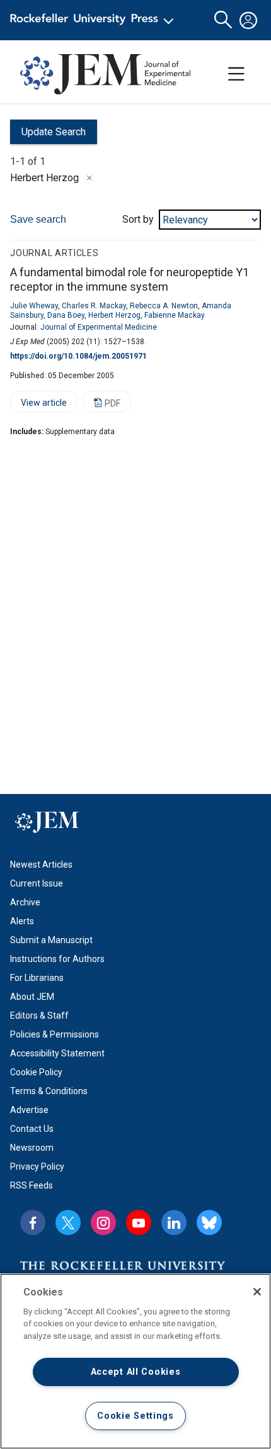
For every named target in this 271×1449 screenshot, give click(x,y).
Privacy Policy (37, 1166)
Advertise (29, 1110)
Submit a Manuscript (51, 940)
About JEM (32, 997)
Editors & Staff (39, 1015)
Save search (38, 219)
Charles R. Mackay (94, 305)
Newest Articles (41, 864)
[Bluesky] (209, 1222)
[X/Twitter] (68, 1222)
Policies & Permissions (54, 1034)
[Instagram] (103, 1222)
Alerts (22, 921)
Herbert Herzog (114, 315)
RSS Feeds (31, 1185)
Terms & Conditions (49, 1091)
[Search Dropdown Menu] (223, 20)
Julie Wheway (34, 305)
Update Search (48, 135)
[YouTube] (138, 1222)
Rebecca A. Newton (164, 305)
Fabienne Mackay (174, 315)
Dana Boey (65, 315)
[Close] (89, 178)
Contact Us (32, 1129)
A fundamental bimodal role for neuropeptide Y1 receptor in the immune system (129, 279)
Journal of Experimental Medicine (98, 327)
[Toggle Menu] (236, 74)
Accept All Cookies (136, 1372)
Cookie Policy (36, 1072)
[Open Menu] (94, 20)
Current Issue (36, 883)
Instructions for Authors (57, 959)
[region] (135, 1361)
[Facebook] (32, 1222)
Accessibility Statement (57, 1053)
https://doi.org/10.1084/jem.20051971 (78, 356)
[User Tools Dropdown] (248, 20)
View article (38, 405)
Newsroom (32, 1148)
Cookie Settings (135, 1416)
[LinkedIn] (174, 1222)
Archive (25, 902)
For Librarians (37, 978)
